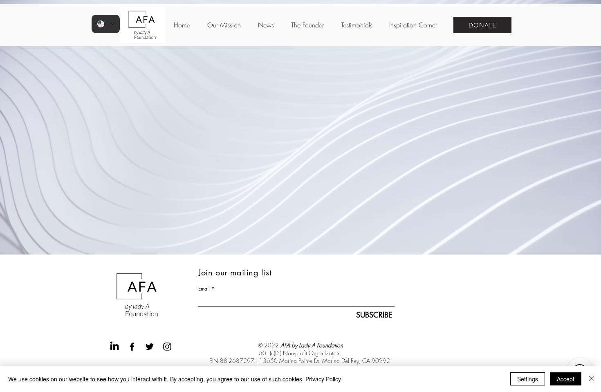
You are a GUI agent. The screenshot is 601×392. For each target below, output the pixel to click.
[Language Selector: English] (106, 24)
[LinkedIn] (114, 346)
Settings (527, 379)
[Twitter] (149, 346)
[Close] (591, 378)
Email (204, 288)
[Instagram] (167, 346)
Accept (565, 379)
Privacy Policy (323, 379)
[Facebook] (132, 346)
